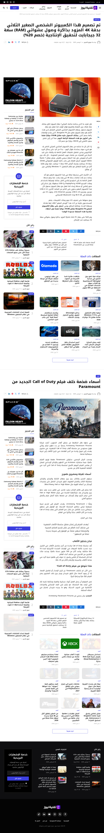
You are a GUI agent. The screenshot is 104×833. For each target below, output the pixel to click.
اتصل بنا (82, 2)
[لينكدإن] (9, 42)
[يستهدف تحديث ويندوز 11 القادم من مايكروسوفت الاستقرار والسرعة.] (49, 331)
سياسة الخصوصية (90, 2)
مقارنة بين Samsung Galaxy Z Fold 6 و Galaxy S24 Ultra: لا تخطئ (13, 118)
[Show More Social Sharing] (5, 42)
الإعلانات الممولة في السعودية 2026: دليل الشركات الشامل (48, 757)
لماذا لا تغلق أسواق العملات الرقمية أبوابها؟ (47, 768)
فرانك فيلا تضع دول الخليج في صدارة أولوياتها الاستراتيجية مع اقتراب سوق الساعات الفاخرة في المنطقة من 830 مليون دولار (91, 283)
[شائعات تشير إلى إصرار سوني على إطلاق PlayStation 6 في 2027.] (70, 673)
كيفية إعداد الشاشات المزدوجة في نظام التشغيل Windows (17, 313)
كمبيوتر (49, 7)
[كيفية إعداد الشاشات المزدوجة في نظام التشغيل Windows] (19, 301)
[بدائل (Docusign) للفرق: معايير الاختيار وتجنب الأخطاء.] (70, 302)
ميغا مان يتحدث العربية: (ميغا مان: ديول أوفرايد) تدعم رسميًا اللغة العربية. (91, 687)
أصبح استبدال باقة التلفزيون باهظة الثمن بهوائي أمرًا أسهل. (70, 344)
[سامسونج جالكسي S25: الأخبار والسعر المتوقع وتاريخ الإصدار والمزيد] (29, 140)
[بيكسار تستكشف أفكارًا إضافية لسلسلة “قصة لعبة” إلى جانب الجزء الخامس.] (49, 302)
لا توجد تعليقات (58, 42)
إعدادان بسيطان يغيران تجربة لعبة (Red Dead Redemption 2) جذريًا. (91, 658)
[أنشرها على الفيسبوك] (18, 42)
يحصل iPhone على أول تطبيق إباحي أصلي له (15, 129)
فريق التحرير (87, 42)
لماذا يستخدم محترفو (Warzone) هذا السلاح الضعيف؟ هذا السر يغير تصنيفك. (49, 658)
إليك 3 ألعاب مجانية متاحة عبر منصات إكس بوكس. (70, 656)
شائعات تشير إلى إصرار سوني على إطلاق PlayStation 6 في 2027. (70, 687)
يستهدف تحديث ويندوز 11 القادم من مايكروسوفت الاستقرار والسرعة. (49, 345)
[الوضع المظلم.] (7, 8)
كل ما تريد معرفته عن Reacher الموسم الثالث (15, 151)
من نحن (98, 2)
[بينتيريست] (12, 42)
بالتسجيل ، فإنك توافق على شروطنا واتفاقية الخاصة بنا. (18, 213)
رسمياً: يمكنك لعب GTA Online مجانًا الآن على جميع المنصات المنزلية (17, 252)
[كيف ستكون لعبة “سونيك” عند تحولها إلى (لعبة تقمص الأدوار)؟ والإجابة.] (49, 673)
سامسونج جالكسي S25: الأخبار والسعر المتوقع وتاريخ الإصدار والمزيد (14, 140)
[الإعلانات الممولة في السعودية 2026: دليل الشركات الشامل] (62, 756)
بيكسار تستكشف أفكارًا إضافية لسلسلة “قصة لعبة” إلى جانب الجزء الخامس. (49, 316)
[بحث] (4, 7)
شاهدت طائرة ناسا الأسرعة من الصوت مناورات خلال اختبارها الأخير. (70, 279)
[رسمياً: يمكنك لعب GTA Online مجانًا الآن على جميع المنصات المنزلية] (19, 238)
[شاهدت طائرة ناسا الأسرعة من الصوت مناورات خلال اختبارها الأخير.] (70, 265)
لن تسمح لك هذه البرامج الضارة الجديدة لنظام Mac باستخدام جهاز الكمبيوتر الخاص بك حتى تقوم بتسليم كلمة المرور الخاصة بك (47, 783)
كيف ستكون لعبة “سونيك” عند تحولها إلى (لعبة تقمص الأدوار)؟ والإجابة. (50, 687)
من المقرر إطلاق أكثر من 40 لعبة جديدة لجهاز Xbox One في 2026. (50, 717)
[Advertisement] (52, 59)
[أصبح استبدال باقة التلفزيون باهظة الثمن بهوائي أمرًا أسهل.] (70, 331)
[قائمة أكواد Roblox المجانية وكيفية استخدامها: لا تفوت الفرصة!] (19, 270)
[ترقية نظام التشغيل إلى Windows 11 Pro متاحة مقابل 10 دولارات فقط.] (91, 302)
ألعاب (31, 232)
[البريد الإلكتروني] (98, 147)
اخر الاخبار (67, 7)
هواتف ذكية (59, 7)
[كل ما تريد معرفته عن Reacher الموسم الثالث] (29, 152)
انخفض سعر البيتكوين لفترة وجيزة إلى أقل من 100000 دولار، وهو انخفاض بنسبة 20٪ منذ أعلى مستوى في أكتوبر (54, 246)
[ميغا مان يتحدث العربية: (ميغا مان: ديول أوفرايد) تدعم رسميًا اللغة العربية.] (91, 673)
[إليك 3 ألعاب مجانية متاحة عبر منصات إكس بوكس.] (70, 643)
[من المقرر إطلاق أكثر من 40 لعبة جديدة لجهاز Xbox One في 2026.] (49, 703)
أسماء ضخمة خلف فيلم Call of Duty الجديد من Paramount (84, 243)
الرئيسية (73, 7)
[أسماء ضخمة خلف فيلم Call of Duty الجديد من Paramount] (70, 418)
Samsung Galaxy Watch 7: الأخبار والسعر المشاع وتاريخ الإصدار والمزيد (13, 162)
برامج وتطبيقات (42, 7)
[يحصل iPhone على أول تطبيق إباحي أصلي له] (29, 130)
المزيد (25, 7)
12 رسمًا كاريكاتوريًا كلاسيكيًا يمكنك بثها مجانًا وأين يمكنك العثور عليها (84, 620)
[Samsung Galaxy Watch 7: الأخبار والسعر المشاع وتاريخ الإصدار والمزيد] (29, 162)
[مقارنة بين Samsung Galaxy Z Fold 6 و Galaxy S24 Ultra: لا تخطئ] (29, 118)
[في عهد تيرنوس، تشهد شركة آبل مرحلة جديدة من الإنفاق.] (49, 265)
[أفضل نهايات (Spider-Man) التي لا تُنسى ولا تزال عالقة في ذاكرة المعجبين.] (70, 703)
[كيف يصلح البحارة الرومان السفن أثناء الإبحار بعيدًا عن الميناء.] (91, 331)
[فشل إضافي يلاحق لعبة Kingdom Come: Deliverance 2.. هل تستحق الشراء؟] (91, 703)
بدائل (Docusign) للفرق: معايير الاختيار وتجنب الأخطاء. (71, 315)
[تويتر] (98, 132)
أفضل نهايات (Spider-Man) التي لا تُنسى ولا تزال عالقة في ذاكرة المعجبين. (70, 717)
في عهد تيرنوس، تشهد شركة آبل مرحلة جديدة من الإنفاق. (49, 278)
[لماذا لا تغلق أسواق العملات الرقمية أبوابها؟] (62, 769)
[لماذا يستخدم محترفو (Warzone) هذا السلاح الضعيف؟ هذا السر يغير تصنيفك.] (49, 643)
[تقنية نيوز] (89, 8)
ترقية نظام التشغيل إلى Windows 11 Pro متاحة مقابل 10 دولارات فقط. (91, 316)
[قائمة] (100, 7)
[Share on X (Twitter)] (15, 42)
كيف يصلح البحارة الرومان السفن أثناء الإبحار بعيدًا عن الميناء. (91, 344)
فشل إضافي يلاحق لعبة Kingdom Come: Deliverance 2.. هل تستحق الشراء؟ (92, 717)
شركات (32, 7)
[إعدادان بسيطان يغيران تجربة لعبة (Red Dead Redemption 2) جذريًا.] (91, 643)
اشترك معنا (14, 8)
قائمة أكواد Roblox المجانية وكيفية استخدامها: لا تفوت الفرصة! (18, 283)
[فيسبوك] (98, 127)
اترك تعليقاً (70, 360)
